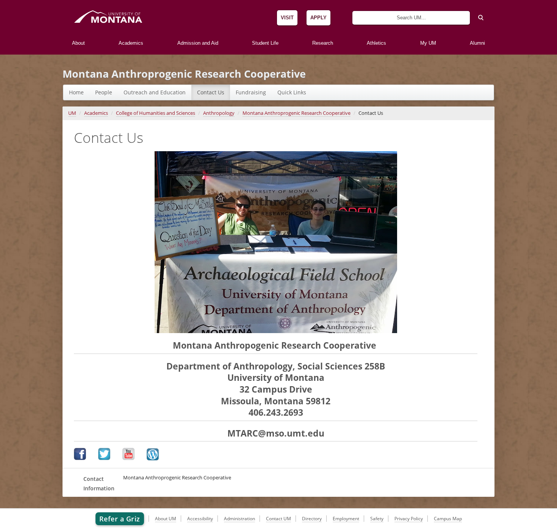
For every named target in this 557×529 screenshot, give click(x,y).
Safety (376, 518)
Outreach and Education (155, 92)
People (103, 92)
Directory (312, 518)
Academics (96, 113)
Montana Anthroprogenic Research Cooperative (184, 74)
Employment (346, 518)
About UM (165, 518)
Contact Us (210, 92)
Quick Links (291, 92)
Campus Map (448, 518)
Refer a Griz (119, 518)
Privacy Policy (408, 518)
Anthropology (219, 113)
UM (72, 113)
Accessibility (200, 518)
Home (76, 92)
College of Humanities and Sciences (155, 113)
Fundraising (251, 92)
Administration (239, 518)
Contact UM (278, 518)
